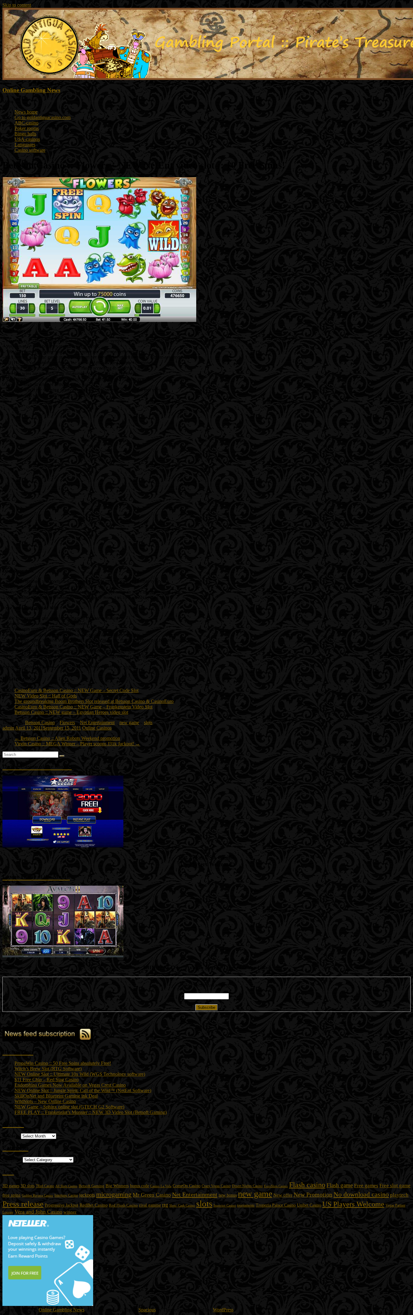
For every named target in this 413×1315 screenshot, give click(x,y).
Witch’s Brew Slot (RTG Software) (48, 1068)
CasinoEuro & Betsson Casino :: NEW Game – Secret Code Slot (76, 690)
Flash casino (307, 1185)
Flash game (340, 1185)
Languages (25, 144)
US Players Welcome (353, 1204)
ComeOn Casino (186, 1185)
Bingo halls (25, 133)
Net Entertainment (97, 722)
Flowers (67, 722)
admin (8, 727)
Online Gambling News (31, 90)
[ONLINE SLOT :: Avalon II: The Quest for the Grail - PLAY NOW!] (62, 955)
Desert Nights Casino (247, 1186)
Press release (23, 1204)
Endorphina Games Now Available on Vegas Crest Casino (70, 1085)
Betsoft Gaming (91, 1186)
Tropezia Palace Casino (276, 1205)
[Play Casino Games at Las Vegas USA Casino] (62, 845)
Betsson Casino (40, 722)
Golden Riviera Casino (37, 1195)
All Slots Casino (66, 1186)
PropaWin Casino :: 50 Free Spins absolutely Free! (63, 1063)
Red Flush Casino (123, 1205)
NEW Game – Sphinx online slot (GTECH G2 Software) (69, 1106)
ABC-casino (26, 122)
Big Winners (117, 1185)
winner (69, 1211)
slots (148, 722)
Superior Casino (224, 1205)
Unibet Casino (309, 1205)
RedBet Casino (94, 1205)
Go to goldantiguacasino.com (42, 117)
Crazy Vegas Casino (216, 1186)
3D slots (27, 1185)
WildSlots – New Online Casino (45, 1101)
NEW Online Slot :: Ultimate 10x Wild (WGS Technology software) (80, 1074)
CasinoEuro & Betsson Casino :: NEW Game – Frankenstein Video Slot (83, 706)
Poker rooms (27, 128)
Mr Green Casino (152, 1195)
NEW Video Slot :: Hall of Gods (46, 695)
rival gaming (150, 1205)
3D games (10, 1186)
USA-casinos (27, 139)
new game (129, 722)
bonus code (139, 1185)
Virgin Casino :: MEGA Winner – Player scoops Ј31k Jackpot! (77, 743)
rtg (165, 1205)
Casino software (30, 150)
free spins (11, 1195)
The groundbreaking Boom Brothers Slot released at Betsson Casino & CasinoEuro (94, 701)
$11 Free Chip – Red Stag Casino (47, 1079)
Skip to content (16, 5)
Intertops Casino (66, 1195)
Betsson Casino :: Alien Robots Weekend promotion (67, 738)
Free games (366, 1185)
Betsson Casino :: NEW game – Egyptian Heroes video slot (71, 712)
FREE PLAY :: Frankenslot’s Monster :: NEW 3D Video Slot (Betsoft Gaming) (91, 1112)
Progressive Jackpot (61, 1205)
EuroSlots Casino (276, 1186)
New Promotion (313, 1194)
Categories (12, 1159)
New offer (282, 1195)
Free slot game (395, 1185)
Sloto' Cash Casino (182, 1205)
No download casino (361, 1194)
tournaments (246, 1205)
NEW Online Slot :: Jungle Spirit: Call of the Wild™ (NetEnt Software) (83, 1090)
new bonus (228, 1195)
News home (26, 111)
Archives (11, 1135)
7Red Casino (45, 1186)
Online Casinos (97, 727)
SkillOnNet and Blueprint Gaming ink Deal (56, 1095)
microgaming (114, 1194)
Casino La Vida (160, 1186)
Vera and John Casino (38, 1212)
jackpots (87, 1194)
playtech (399, 1195)
